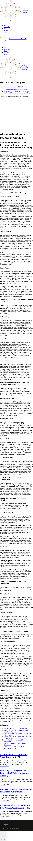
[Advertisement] (16, 114)
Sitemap (6, 824)
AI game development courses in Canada (15, 89)
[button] (3, 836)
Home (2, 96)
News (5, 28)
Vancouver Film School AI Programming (15, 728)
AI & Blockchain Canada (25, 11)
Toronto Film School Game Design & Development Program (14, 747)
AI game (6, 30)
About (5, 32)
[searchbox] (8, 86)
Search (20, 86)
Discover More (4, 766)
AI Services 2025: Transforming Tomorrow (16, 91)
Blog (5, 25)
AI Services (7, 27)
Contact (6, 825)
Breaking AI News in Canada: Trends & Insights (18, 93)
